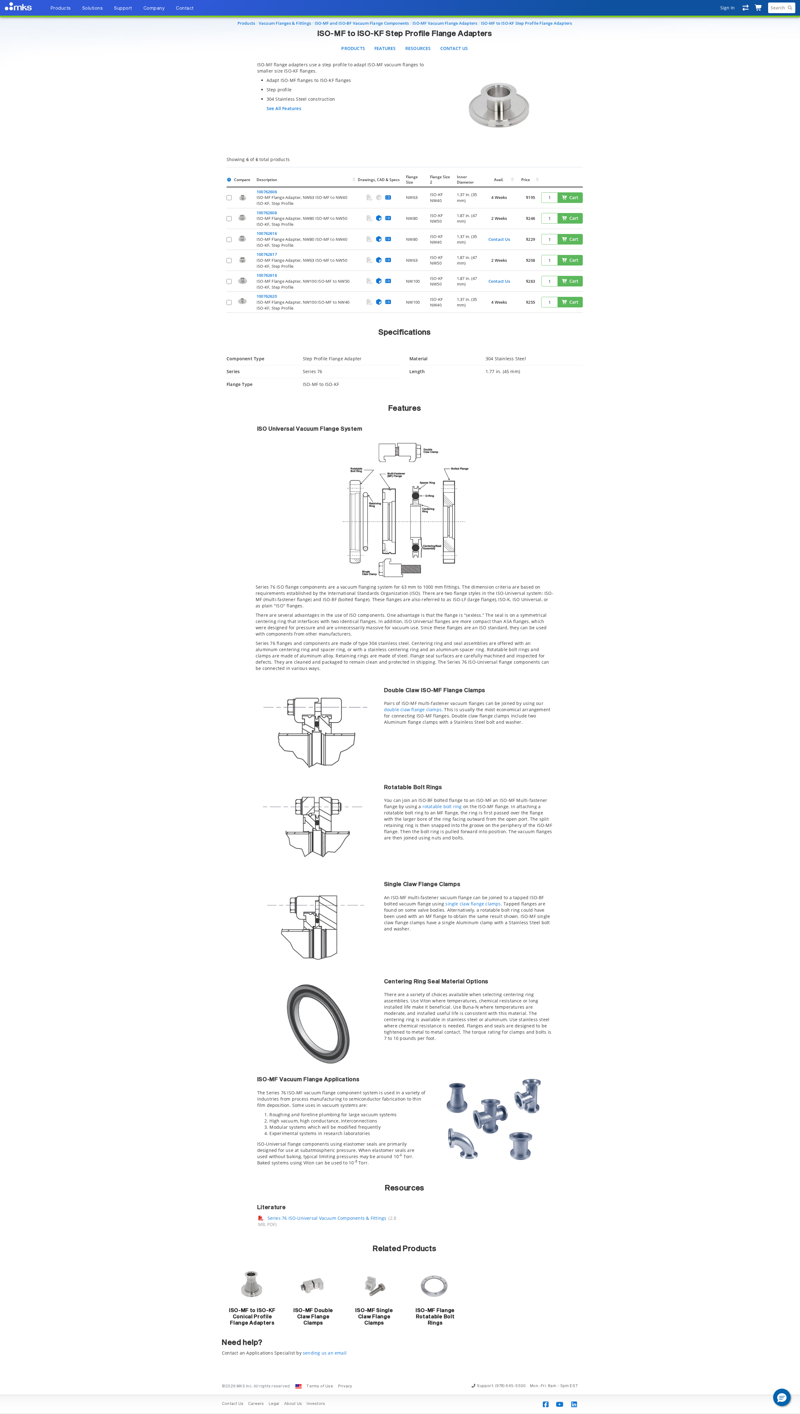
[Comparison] (746, 7)
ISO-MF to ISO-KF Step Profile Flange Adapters (526, 23)
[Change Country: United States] (298, 1386)
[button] (782, 1397)
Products (246, 23)
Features (385, 48)
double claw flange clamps (413, 709)
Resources (418, 48)
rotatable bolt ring (442, 806)
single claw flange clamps (473, 904)
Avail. (499, 179)
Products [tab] (60, 8)
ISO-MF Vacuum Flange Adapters (444, 23)
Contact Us (454, 48)
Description (267, 179)
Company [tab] (154, 8)
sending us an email (325, 1353)
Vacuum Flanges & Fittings (285, 23)
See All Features (284, 108)
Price (525, 179)
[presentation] (400, 707)
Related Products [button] (404, 1249)
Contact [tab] (185, 8)
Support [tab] (123, 8)
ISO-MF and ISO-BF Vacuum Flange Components (362, 23)
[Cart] (758, 7)
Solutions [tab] (92, 8)
